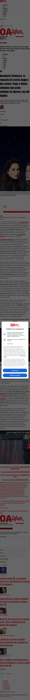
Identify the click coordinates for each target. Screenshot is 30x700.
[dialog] (15, 350)
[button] (15, 344)
